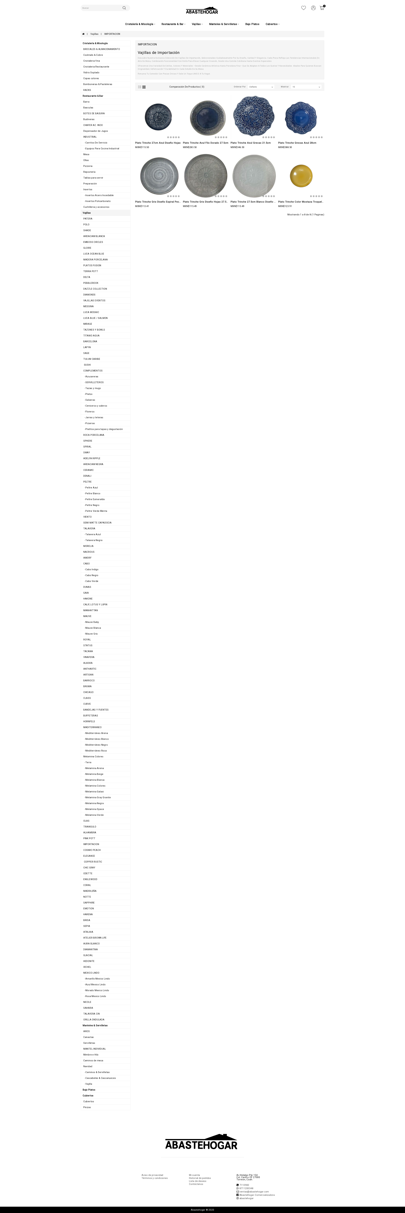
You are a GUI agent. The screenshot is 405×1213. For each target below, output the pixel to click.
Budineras (89, 119)
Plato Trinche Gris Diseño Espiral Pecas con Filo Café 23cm (170, 201)
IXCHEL (87, 967)
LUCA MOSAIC (91, 312)
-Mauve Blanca (92, 628)
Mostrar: (285, 87)
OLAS (86, 821)
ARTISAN (88, 674)
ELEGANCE (89, 856)
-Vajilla (87, 1084)
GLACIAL (88, 955)
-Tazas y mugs (92, 388)
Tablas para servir (93, 177)
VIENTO (87, 517)
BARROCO (89, 680)
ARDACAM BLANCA (94, 236)
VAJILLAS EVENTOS (94, 300)
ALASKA (88, 663)
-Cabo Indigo (91, 569)
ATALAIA (88, 932)
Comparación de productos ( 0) (186, 86)
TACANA (88, 651)
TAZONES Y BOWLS (94, 329)
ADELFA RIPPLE (91, 458)
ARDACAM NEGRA (93, 464)
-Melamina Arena (93, 768)
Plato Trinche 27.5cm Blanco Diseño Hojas (256, 201)
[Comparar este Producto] (165, 129)
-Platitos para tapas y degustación (103, 429)
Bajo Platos (252, 24)
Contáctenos (196, 1184)
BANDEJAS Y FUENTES (96, 709)
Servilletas (89, 1043)
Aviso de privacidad (152, 1175)
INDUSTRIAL (90, 137)
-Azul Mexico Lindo (94, 984)
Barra (86, 101)
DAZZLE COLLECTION (95, 289)
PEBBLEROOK (90, 283)
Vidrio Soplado (91, 72)
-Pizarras (89, 423)
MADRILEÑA (90, 891)
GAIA (86, 593)
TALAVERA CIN (91, 1013)
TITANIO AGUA (91, 335)
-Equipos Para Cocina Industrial (101, 148)
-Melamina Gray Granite (97, 797)
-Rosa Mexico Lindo (94, 996)
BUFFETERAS (90, 715)
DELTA (86, 277)
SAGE (86, 353)
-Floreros (89, 411)
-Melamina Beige (93, 774)
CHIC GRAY (89, 867)
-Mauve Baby (91, 622)
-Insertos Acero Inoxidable (98, 195)
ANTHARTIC (90, 669)
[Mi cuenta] (313, 7)
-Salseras (89, 400)
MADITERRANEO (92, 727)
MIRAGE (87, 324)
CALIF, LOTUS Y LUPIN (95, 604)
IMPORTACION (112, 34)
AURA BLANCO (91, 943)
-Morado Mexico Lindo (96, 990)
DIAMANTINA (90, 949)
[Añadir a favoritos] (158, 129)
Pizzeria (88, 166)
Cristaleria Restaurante (96, 66)
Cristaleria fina (91, 61)
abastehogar (247, 1198)
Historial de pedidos (200, 1178)
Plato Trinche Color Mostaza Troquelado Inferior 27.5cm (311, 201)
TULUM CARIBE (91, 359)
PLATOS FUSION (92, 265)
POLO (86, 224)
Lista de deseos (197, 1181)
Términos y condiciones (155, 1178)
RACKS (87, 90)
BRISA (86, 920)
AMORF (87, 557)
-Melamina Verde (93, 815)
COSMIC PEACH (92, 850)
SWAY (86, 452)
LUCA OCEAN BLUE (93, 253)
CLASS (87, 698)
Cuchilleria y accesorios (96, 207)
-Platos (88, 394)
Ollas (86, 160)
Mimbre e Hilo (91, 1054)
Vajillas (94, 34)
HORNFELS (89, 721)
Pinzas (87, 1107)
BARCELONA (90, 341)
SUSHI (87, 365)
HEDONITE (89, 961)
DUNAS (87, 587)
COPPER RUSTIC (92, 861)
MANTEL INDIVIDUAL (94, 1049)
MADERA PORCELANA (95, 259)
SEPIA (86, 926)
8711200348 (246, 1188)
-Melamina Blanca (94, 780)
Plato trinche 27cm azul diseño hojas (158, 142)
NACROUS (88, 552)
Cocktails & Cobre (93, 55)
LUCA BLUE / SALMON (95, 318)
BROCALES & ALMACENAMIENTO (101, 49)
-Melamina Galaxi (93, 791)
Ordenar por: (240, 87)
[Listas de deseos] (303, 8)
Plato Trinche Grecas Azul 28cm (297, 142)
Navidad (87, 1066)
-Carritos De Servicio (95, 142)
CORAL (87, 885)
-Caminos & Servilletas (96, 1072)
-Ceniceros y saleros (95, 405)
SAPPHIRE (89, 902)
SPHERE (87, 441)
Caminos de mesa (93, 1060)
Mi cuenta (194, 1175)
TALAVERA (89, 528)
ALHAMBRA (89, 832)
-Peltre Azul (90, 487)
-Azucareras (90, 376)
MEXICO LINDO (91, 973)
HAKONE (88, 598)
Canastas (88, 1037)
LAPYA (87, 347)
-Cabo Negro (90, 575)
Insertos (87, 189)
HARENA (88, 914)
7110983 (244, 1185)
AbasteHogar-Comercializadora (257, 1195)
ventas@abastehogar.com (254, 1191)
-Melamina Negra (93, 803)
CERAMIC (88, 470)
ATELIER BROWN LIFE (95, 937)
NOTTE (87, 897)
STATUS (88, 645)
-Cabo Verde (90, 581)
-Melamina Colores (94, 785)
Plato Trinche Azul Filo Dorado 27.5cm (205, 142)
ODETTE (88, 873)
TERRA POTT (90, 271)
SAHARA (88, 1008)
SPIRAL (87, 446)
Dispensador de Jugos (95, 131)
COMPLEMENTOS (93, 370)
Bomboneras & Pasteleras (97, 84)
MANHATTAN (90, 610)
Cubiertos (88, 1101)
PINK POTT (89, 838)
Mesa (86, 154)
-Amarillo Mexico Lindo (96, 978)
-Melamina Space (93, 809)
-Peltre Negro (91, 505)
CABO (86, 563)
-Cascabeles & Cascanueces (99, 1078)
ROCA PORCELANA (93, 435)
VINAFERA (89, 657)
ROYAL (87, 639)
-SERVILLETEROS (93, 382)
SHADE (87, 230)
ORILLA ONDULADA (94, 1019)
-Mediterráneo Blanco (96, 739)
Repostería (89, 172)
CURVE (87, 704)
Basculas (88, 107)
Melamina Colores (93, 756)
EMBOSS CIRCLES (93, 242)
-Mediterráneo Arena (95, 733)
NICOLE (87, 1002)
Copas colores (91, 78)
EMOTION (88, 908)
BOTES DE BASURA (94, 113)
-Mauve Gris (90, 633)
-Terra (87, 762)
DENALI (87, 476)
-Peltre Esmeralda (94, 499)
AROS (86, 1031)
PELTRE (87, 481)
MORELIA (88, 546)
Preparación (90, 183)
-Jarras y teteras (93, 417)
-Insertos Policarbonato (97, 201)
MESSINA (88, 306)
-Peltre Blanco (91, 493)
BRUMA (87, 686)
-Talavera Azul (92, 534)
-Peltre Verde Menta (95, 511)
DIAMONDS (89, 294)
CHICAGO (88, 692)
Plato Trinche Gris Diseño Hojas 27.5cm (206, 201)
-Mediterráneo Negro (95, 745)
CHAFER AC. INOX (93, 125)
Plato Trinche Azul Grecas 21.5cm (251, 142)
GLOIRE (87, 248)
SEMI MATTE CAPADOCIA (97, 522)
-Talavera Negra (92, 540)
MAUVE (87, 616)
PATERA (88, 218)
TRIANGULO (89, 826)
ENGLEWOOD (90, 879)
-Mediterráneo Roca (95, 750)
